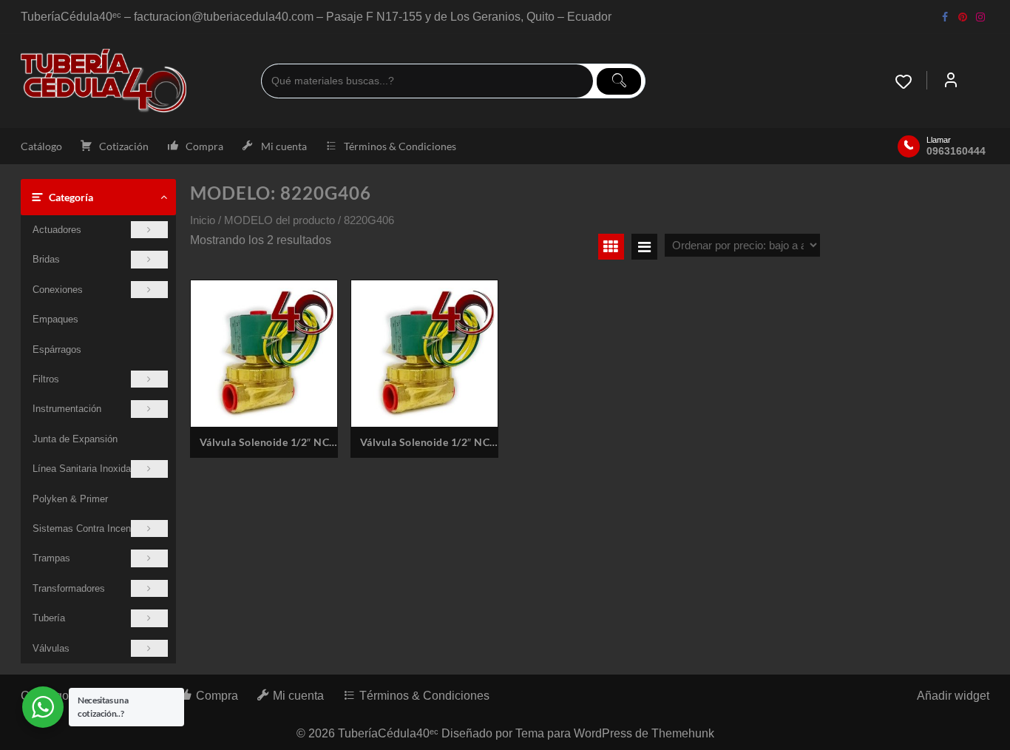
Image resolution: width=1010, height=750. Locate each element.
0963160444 (956, 151)
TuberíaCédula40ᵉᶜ (388, 733)
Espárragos (57, 349)
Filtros (46, 379)
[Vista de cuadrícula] (611, 247)
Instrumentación (67, 408)
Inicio (202, 220)
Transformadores (69, 588)
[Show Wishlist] (911, 81)
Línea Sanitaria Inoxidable (88, 468)
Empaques (55, 319)
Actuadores (57, 229)
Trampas (51, 558)
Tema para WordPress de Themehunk (614, 733)
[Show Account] (951, 81)
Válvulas (51, 648)
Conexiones (58, 289)
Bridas (46, 259)
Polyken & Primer (70, 498)
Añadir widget (953, 695)
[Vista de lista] (644, 247)
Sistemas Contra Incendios (91, 528)
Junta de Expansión (75, 439)
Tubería (49, 618)
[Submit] (619, 81)
